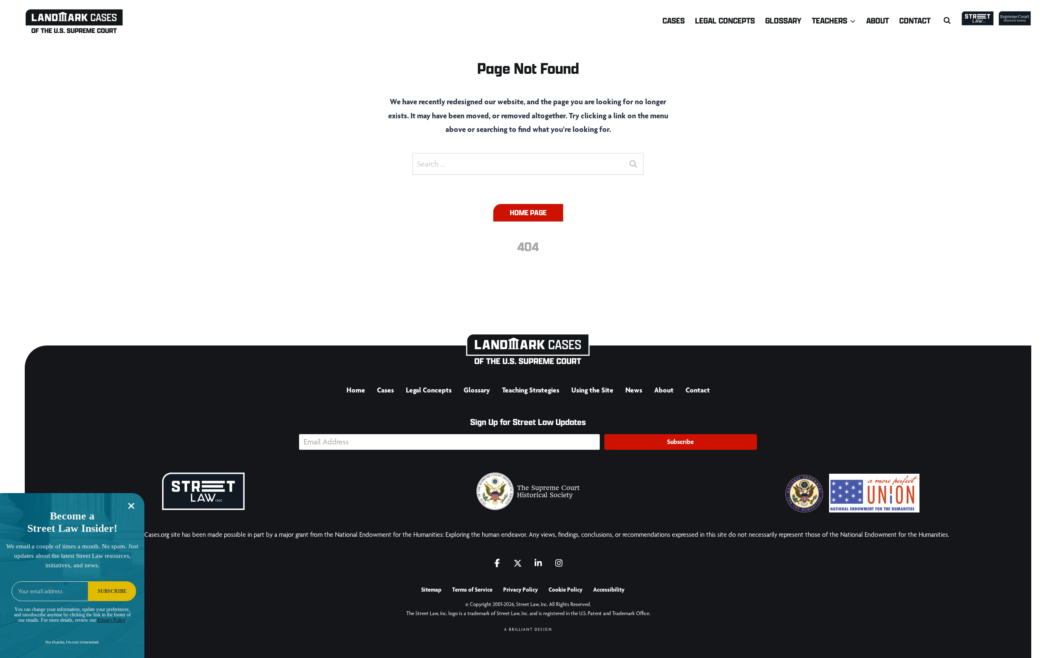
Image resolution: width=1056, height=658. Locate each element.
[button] (680, 442)
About (877, 20)
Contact (915, 20)
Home (355, 390)
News (633, 390)
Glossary (783, 20)
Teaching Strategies (530, 390)
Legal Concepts (725, 20)
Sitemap (431, 589)
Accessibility (609, 589)
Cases (673, 20)
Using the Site (592, 390)
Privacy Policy (520, 589)
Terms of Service (472, 589)
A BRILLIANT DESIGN (528, 629)
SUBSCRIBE (112, 591)
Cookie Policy (565, 589)
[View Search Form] (947, 20)
